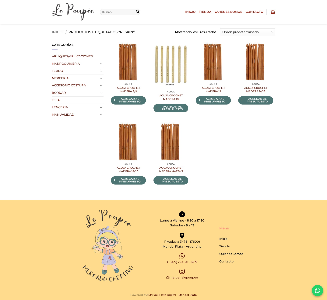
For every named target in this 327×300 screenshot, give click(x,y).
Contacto (254, 12)
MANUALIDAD (63, 114)
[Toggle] (101, 63)
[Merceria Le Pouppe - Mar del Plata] (73, 12)
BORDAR (59, 93)
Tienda (205, 12)
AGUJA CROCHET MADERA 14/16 (255, 89)
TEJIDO (57, 71)
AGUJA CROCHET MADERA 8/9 (128, 89)
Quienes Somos (228, 12)
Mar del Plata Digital (162, 295)
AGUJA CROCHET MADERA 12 (213, 89)
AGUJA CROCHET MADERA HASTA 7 (171, 169)
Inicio (190, 12)
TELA (56, 100)
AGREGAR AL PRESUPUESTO (130, 100)
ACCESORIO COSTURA (69, 85)
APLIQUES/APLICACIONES (72, 56)
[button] (272, 12)
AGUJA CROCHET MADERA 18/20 (128, 169)
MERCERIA (60, 78)
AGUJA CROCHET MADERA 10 (171, 97)
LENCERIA (60, 107)
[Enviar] (137, 12)
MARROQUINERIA (66, 63)
